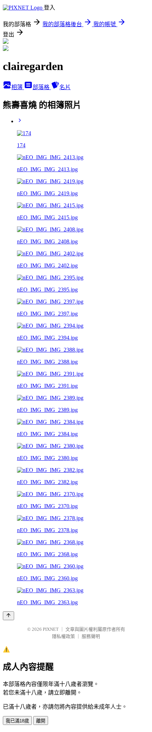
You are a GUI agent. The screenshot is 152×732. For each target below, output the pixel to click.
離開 (40, 721)
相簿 (17, 87)
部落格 (42, 87)
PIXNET (51, 629)
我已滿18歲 (17, 721)
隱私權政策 (63, 636)
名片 (65, 87)
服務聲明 (91, 636)
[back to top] (8, 615)
